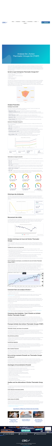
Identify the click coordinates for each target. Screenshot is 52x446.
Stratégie (23, 21)
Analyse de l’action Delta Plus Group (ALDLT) (16, 405)
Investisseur (18, 21)
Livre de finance (29, 21)
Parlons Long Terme (11, 295)
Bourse (36, 21)
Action (13, 21)
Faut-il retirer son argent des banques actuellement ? (39, 420)
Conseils (25, 23)
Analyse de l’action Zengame (13, 406)
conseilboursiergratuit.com (26, 445)
